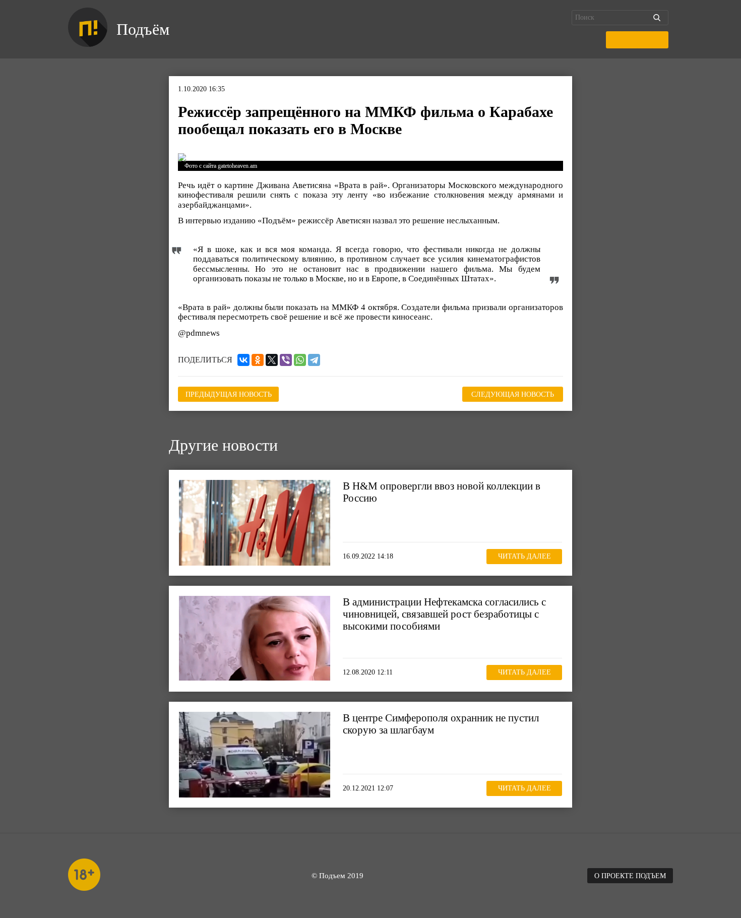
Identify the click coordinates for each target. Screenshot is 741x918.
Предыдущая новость (229, 394)
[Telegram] (314, 360)
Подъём (142, 29)
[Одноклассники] (258, 360)
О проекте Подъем (630, 876)
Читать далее (524, 556)
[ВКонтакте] (243, 360)
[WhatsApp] (300, 360)
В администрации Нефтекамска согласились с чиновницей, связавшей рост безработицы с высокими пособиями (444, 614)
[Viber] (286, 360)
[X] (272, 360)
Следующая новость (512, 394)
